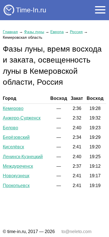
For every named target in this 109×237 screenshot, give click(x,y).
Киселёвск (13, 146)
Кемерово (13, 108)
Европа (57, 31)
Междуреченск (18, 166)
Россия (76, 31)
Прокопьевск (16, 185)
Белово (10, 127)
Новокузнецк (16, 175)
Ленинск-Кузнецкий (23, 156)
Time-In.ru (31, 10)
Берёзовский (16, 137)
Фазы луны (34, 31)
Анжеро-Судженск (22, 118)
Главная (10, 31)
